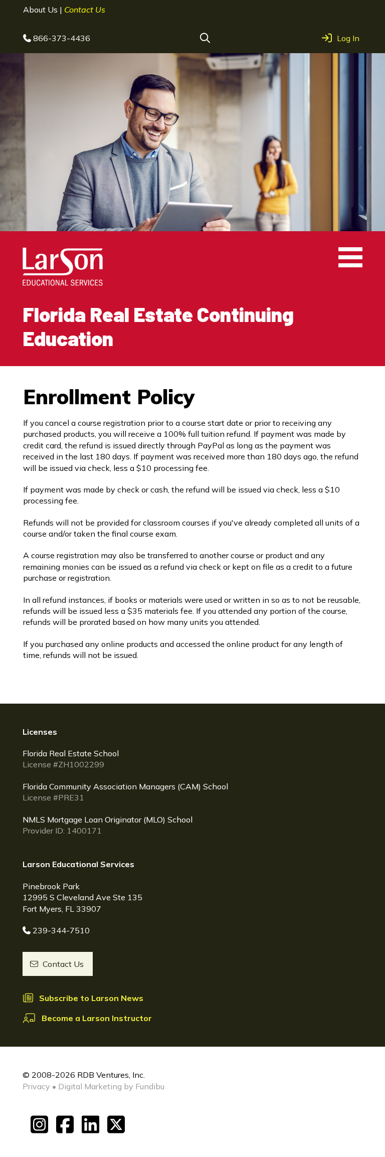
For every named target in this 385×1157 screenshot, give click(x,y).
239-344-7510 (61, 930)
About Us (41, 10)
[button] (205, 38)
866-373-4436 (61, 38)
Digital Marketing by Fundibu (111, 1086)
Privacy (36, 1086)
